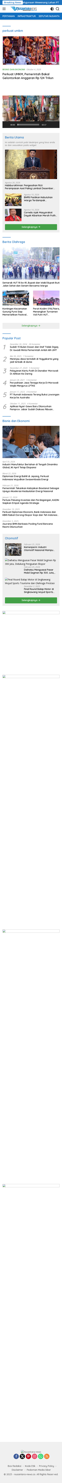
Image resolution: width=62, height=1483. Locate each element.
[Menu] (4, 9)
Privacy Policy (46, 1466)
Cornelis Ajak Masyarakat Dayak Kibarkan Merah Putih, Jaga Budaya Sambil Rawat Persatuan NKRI (40, 214)
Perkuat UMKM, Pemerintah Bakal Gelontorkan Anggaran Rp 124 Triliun (27, 76)
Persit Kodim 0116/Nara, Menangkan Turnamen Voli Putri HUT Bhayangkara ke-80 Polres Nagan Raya (46, 311)
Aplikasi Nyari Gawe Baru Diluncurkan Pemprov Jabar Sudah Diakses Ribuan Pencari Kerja (31, 408)
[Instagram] (34, 1457)
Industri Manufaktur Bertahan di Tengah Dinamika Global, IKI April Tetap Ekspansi (30, 466)
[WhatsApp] (40, 1457)
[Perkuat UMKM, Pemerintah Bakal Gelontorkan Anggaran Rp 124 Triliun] (31, 50)
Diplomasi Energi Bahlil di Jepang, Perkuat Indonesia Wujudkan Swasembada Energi (25, 478)
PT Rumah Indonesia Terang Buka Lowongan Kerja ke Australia (34, 396)
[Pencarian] (58, 9)
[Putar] (6, 124)
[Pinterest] (28, 1457)
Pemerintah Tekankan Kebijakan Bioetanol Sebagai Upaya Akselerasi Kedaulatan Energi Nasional (30, 490)
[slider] (28, 124)
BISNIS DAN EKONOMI (13, 69)
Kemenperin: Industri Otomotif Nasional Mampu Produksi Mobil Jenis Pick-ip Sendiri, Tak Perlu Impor (39, 549)
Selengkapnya (30, 226)
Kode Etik (30, 1466)
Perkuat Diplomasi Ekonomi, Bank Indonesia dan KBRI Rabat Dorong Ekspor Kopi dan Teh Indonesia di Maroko (30, 514)
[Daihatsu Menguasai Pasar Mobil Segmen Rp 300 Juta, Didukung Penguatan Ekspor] (31, 562)
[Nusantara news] (25, 9)
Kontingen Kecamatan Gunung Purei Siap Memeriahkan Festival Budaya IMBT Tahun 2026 (14, 311)
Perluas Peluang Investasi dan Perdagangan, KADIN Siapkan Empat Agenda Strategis (30, 502)
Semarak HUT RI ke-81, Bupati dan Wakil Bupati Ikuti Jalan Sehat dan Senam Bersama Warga (31, 284)
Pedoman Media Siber (39, 1469)
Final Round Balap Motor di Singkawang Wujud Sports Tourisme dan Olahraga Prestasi (39, 591)
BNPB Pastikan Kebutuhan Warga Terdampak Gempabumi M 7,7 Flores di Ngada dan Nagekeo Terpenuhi (39, 199)
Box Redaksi (14, 1466)
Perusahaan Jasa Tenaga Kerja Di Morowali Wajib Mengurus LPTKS (34, 384)
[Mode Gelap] (52, 9)
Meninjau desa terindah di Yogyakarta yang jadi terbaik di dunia (34, 360)
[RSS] (46, 1457)
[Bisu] (50, 124)
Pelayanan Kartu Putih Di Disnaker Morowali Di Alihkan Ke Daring (34, 372)
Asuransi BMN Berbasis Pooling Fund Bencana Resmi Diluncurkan (27, 525)
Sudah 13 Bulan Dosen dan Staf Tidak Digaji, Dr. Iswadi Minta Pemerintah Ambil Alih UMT (34, 348)
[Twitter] (22, 1457)
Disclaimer (17, 1469)
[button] (31, 111)
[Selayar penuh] (55, 124)
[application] (31, 112)
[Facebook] (16, 1457)
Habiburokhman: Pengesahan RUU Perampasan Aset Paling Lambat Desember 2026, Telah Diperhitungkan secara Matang (29, 187)
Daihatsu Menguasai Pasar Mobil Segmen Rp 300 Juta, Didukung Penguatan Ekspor (39, 571)
